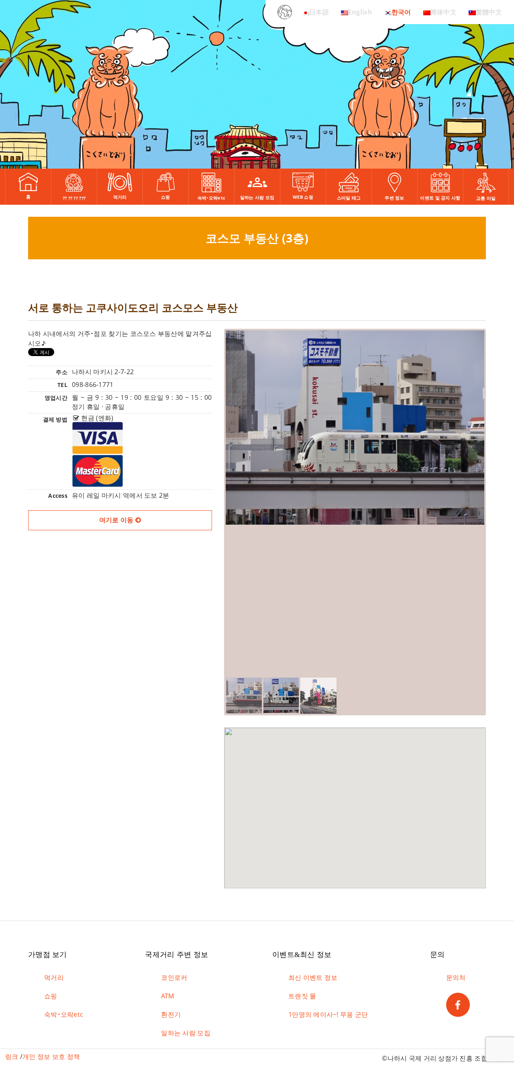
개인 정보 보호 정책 (51, 1056)
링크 (11, 1056)
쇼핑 (50, 996)
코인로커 (174, 977)
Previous (214, 491)
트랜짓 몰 (302, 996)
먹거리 (54, 977)
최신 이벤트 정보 (313, 977)
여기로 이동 (117, 519)
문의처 (456, 977)
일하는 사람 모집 (185, 1032)
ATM (167, 996)
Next (497, 491)
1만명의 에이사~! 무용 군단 (328, 1014)
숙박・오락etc (63, 1014)
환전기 (171, 1014)
